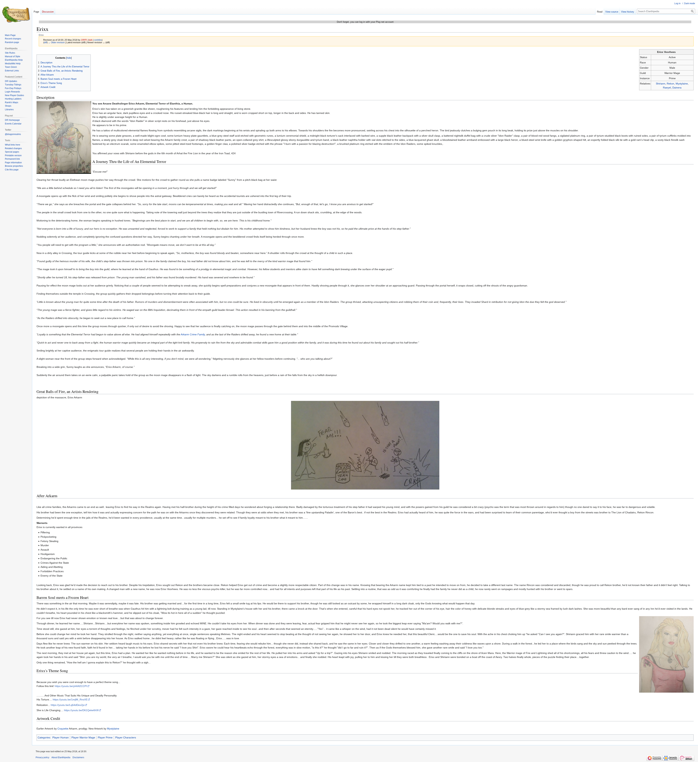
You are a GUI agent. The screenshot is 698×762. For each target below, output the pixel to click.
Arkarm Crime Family (193, 334)
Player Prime (105, 737)
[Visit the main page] (16, 14)
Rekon (670, 83)
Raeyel (667, 87)
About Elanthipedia (60, 757)
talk (90, 40)
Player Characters (125, 737)
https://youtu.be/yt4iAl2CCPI (71, 686)
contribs (98, 40)
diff (45, 42)
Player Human (60, 737)
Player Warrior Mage (83, 737)
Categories (44, 737)
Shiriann (660, 83)
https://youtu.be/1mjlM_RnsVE (70, 699)
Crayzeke (62, 728)
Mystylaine (682, 83)
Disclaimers (78, 757)
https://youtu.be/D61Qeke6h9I (81, 710)
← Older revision (56, 42)
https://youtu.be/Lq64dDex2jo (68, 705)
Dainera (676, 87)
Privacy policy (42, 757)
